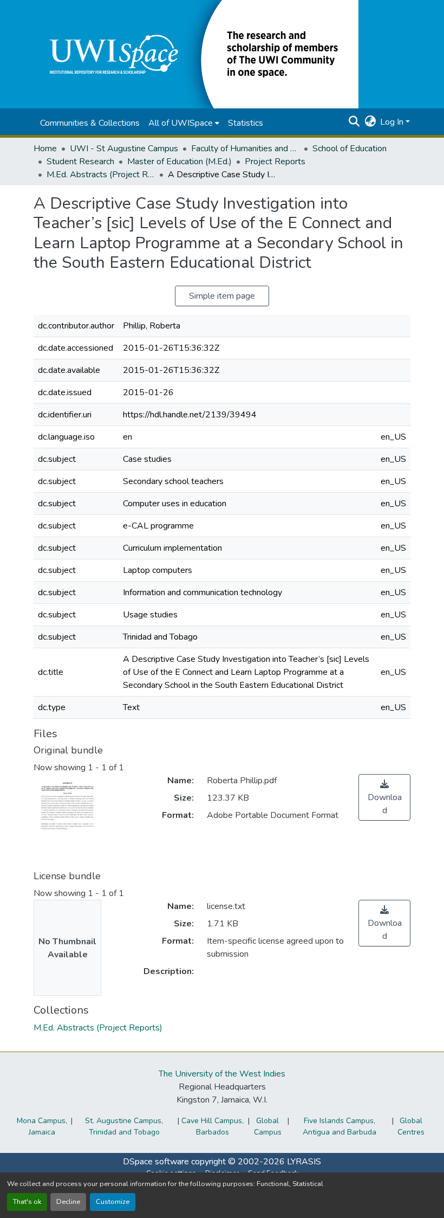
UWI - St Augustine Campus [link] (124, 148)
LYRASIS (304, 1162)
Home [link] (45, 148)
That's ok (27, 1202)
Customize (112, 1202)
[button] (196, 54)
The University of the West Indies (222, 1074)
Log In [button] (393, 122)
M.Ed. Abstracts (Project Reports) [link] (101, 175)
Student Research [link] (80, 161)
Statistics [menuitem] (245, 123)
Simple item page (222, 296)
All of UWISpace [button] (180, 123)
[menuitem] (183, 123)
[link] (384, 797)
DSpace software (156, 1162)
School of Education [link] (349, 148)
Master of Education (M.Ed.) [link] (179, 161)
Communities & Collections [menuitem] (90, 123)
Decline (68, 1202)
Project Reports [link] (275, 161)
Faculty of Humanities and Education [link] (245, 148)
